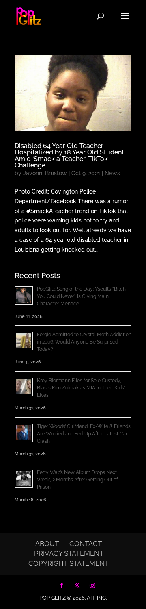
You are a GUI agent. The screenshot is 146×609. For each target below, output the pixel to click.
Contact (85, 543)
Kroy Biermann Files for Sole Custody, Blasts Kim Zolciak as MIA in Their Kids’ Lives (81, 388)
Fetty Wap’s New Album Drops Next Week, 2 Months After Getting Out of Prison (77, 480)
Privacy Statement (68, 553)
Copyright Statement (68, 563)
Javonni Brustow (45, 173)
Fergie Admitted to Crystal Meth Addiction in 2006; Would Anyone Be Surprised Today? (84, 342)
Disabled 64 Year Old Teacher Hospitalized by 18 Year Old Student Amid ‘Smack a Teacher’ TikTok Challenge (69, 155)
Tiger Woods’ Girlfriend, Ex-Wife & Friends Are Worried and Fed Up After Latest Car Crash (84, 434)
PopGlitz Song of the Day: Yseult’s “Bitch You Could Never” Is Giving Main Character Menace (81, 296)
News (112, 173)
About (47, 543)
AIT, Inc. (96, 598)
